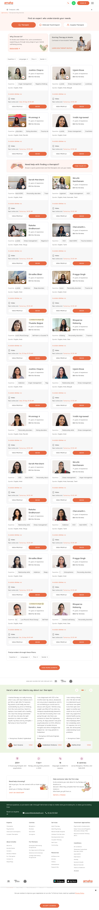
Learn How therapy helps (61, 48)
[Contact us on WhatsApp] (74, 3)
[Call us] (68, 3)
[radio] (23, 25)
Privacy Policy (79, 893)
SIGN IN (83, 3)
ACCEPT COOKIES (49, 906)
